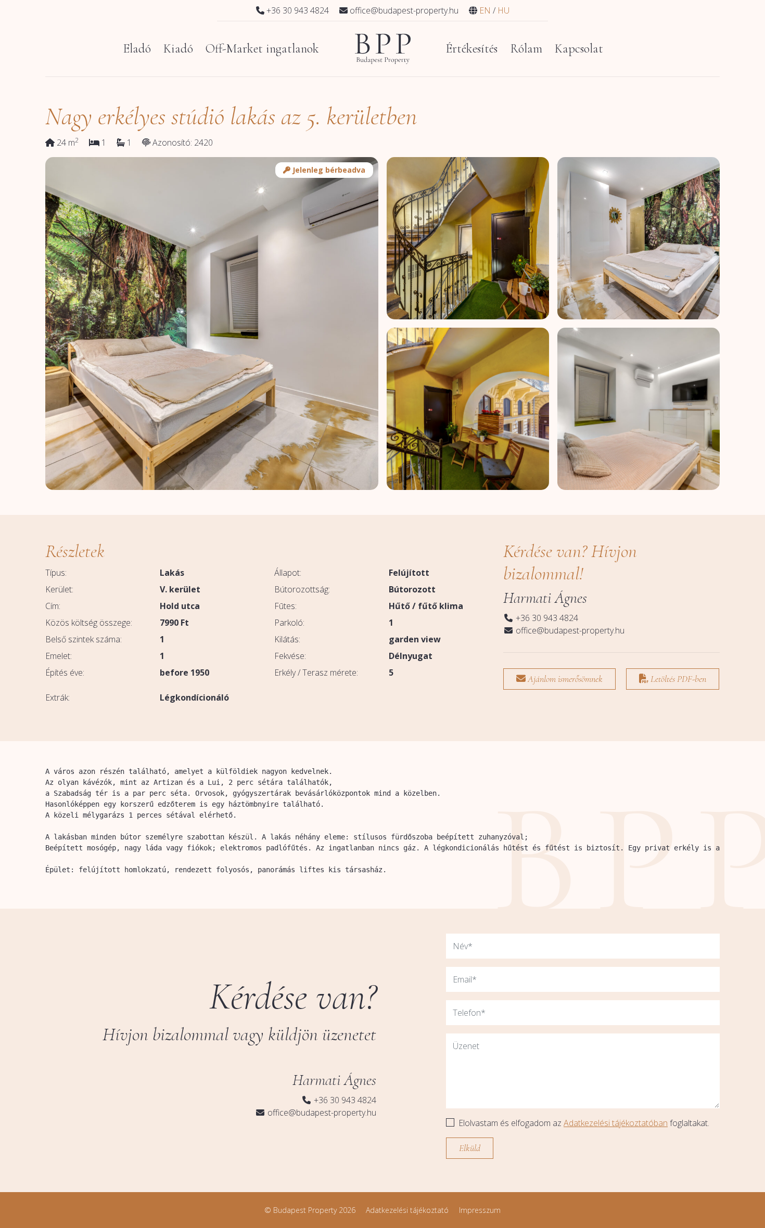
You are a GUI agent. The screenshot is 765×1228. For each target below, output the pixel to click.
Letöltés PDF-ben (677, 678)
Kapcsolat (579, 48)
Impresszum (480, 1210)
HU (503, 10)
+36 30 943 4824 (546, 618)
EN (485, 10)
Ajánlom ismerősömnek (564, 678)
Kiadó (178, 48)
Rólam (526, 48)
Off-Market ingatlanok (262, 48)
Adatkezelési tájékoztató (407, 1210)
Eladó (137, 48)
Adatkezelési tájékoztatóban (616, 1123)
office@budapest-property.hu (569, 630)
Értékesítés (472, 48)
